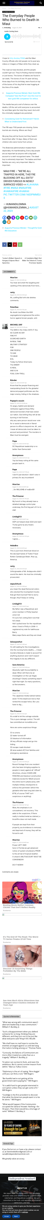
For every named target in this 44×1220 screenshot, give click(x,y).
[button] (41, 3)
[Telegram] (26, 218)
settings (25, 1212)
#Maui (14, 187)
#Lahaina (32, 184)
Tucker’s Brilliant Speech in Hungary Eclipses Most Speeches (12, 260)
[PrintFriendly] (35, 218)
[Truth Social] (13, 218)
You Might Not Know (14, 8)
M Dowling (7, 27)
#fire (6, 187)
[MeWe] (4, 222)
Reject (16, 1216)
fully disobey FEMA (17, 58)
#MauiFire (25, 187)
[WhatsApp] (20, 244)
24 (41, 27)
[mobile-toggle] (3, 3)
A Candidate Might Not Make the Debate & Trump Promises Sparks (32, 260)
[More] (9, 222)
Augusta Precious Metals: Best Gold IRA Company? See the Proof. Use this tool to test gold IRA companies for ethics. (23, 96)
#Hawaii (24, 191)
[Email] (31, 218)
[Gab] (18, 218)
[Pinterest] (15, 244)
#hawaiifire (11, 191)
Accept (6, 1216)
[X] (9, 218)
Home (4, 8)
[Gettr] (22, 218)
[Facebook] (4, 218)
